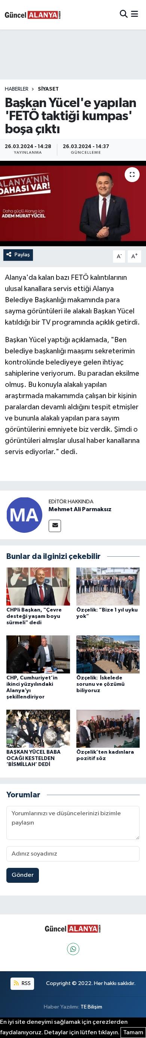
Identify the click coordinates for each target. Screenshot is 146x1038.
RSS (26, 983)
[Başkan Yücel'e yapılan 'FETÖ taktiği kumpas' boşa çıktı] (73, 203)
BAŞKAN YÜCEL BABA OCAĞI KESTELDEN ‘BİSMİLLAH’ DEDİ (33, 758)
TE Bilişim (91, 1007)
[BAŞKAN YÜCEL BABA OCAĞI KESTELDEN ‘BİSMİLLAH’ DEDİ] (38, 728)
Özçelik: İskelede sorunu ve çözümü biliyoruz (100, 684)
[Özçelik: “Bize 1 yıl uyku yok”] (108, 586)
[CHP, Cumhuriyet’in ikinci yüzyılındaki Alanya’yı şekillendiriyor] (38, 654)
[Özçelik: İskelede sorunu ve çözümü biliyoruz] (108, 654)
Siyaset (48, 89)
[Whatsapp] (73, 949)
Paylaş (22, 254)
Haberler (16, 89)
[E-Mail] (55, 526)
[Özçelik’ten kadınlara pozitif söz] (108, 728)
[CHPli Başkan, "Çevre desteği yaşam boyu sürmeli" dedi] (38, 586)
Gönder (23, 875)
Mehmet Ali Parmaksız (80, 509)
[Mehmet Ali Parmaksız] (24, 515)
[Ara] (124, 15)
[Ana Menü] (134, 15)
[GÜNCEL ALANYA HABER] (33, 14)
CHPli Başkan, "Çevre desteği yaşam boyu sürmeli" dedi (34, 616)
